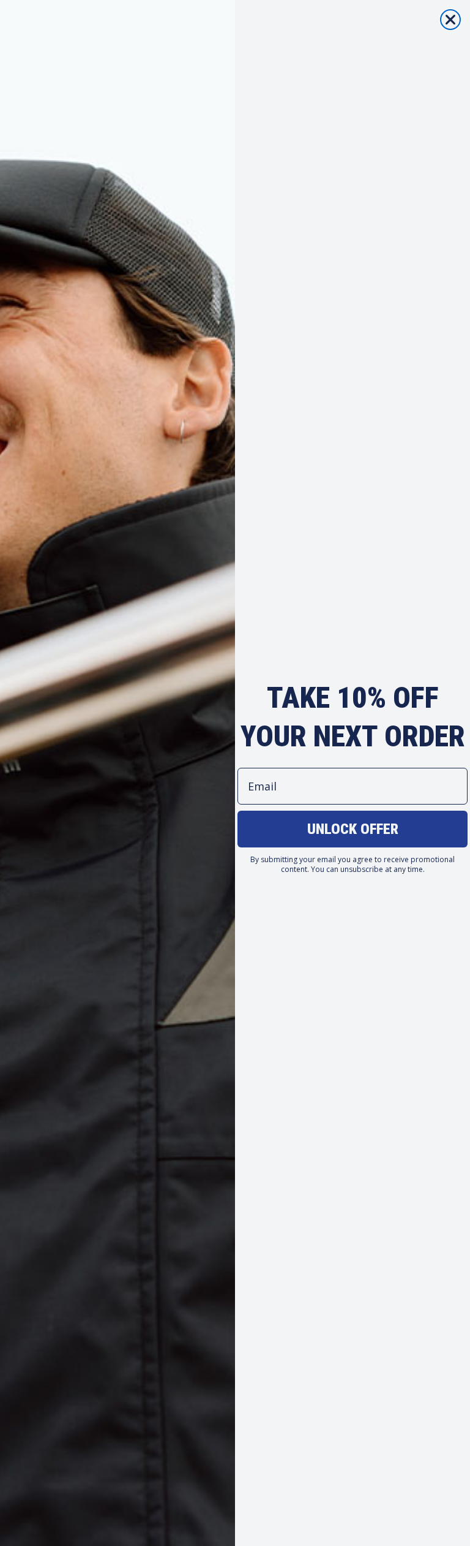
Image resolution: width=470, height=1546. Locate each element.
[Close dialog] (450, 19)
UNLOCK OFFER (352, 829)
